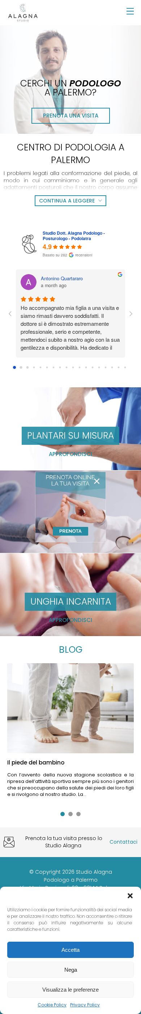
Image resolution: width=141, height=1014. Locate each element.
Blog (70, 649)
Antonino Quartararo (62, 278)
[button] (130, 895)
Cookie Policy (52, 1005)
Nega (70, 970)
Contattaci (123, 842)
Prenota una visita (70, 115)
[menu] (130, 11)
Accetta (70, 950)
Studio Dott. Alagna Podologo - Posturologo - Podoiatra (74, 235)
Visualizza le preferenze (70, 990)
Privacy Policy (85, 1005)
